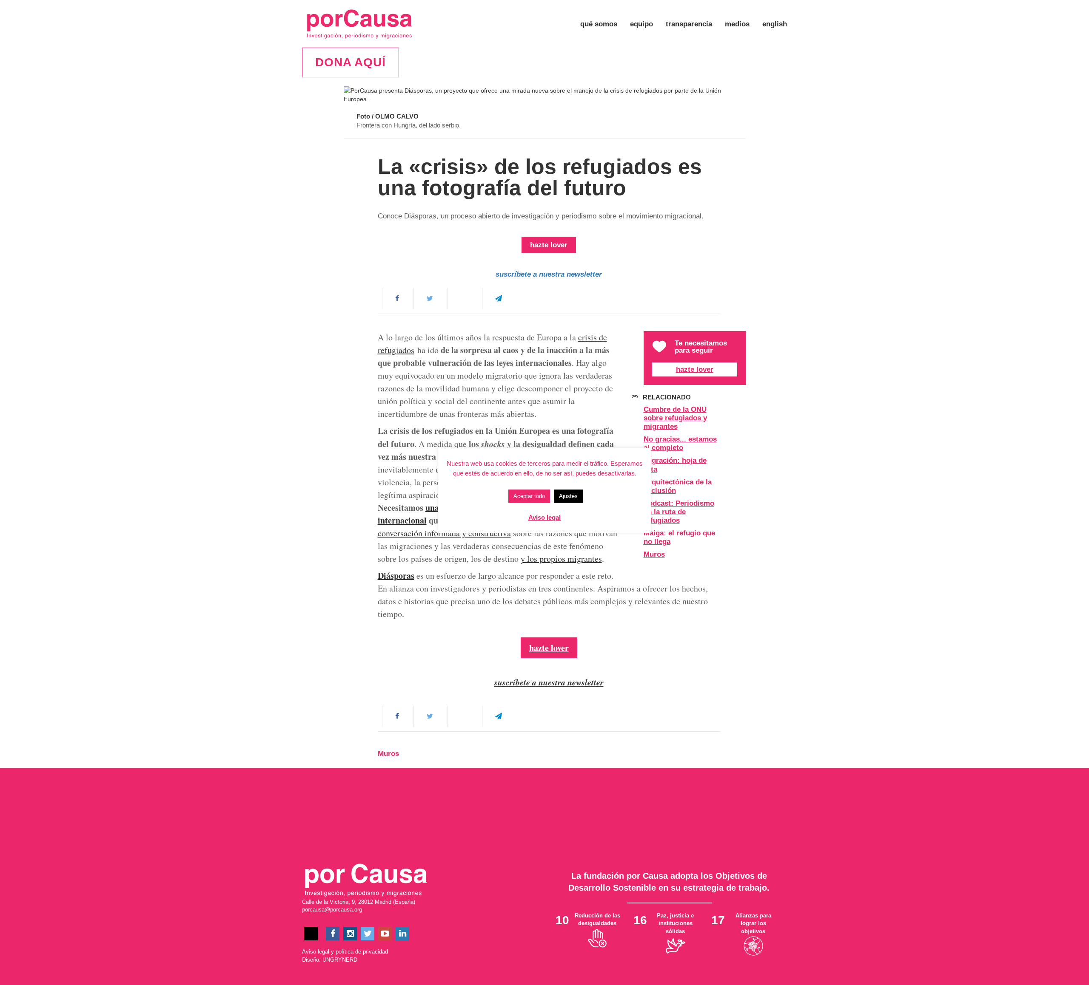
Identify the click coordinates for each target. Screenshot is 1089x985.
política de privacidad (362, 951)
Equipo (641, 24)
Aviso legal (315, 951)
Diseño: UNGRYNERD (329, 960)
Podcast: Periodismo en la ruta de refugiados (679, 511)
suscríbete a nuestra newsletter (549, 274)
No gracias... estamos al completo (680, 443)
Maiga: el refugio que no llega (679, 537)
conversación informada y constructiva (444, 533)
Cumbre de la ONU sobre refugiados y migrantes (675, 417)
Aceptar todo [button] (529, 496)
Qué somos (598, 24)
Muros (654, 554)
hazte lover (548, 245)
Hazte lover (694, 369)
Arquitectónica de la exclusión (678, 486)
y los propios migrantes (561, 558)
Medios (737, 24)
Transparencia (689, 24)
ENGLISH (774, 24)
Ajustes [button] (568, 496)
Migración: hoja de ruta (675, 464)
